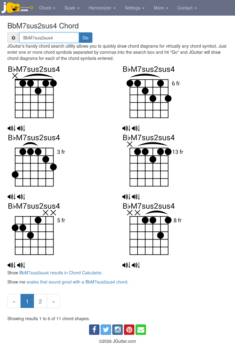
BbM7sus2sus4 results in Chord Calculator (60, 272)
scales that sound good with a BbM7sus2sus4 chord (77, 282)
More (159, 8)
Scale (70, 8)
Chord (45, 8)
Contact (185, 8)
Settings (133, 8)
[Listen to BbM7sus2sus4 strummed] (11, 128)
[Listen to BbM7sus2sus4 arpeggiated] (21, 128)
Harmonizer (101, 8)
